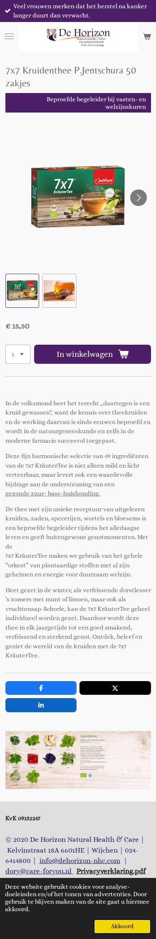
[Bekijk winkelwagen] (147, 36)
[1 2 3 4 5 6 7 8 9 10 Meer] (17, 354)
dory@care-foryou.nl (39, 871)
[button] (22, 291)
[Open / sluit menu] (9, 36)
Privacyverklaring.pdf (111, 871)
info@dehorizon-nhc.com (80, 861)
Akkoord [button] (122, 926)
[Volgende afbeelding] (138, 197)
